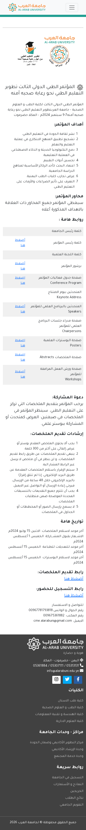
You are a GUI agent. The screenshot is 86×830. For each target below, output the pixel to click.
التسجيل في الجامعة (67, 778)
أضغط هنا (73, 579)
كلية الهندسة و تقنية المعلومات (59, 714)
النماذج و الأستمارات (68, 784)
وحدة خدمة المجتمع (68, 756)
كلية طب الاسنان (70, 701)
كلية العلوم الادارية (69, 721)
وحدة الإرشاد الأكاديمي (67, 749)
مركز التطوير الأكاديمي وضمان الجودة (56, 743)
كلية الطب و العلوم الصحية (62, 708)
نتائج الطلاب (74, 798)
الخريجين (76, 791)
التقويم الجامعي (71, 805)
